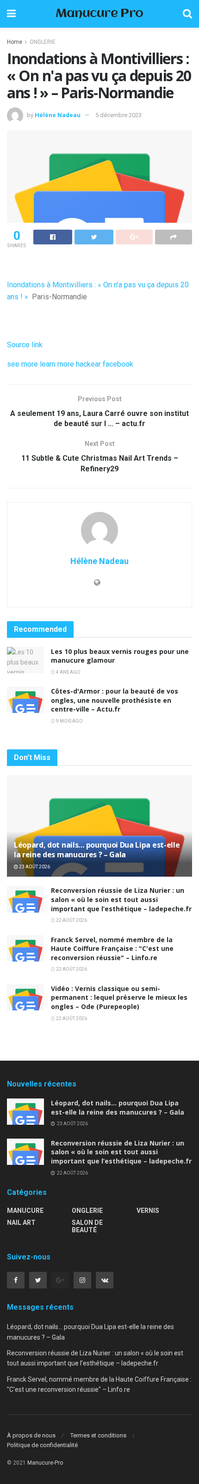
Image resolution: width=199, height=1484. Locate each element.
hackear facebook (104, 364)
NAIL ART (21, 1222)
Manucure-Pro (45, 1463)
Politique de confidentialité (42, 1445)
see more (22, 364)
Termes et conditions (98, 1435)
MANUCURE (25, 1210)
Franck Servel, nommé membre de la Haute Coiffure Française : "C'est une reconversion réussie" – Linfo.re (112, 948)
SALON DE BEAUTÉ (87, 1226)
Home (14, 42)
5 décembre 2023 (118, 115)
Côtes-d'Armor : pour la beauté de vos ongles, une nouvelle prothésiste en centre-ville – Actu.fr (114, 700)
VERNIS (148, 1210)
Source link (25, 344)
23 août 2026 (34, 866)
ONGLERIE (43, 42)
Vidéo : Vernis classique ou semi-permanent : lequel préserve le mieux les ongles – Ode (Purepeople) (119, 997)
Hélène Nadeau (58, 115)
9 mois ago (69, 721)
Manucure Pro (99, 14)
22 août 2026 (71, 920)
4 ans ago (68, 672)
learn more (57, 364)
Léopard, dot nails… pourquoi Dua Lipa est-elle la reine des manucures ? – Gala (97, 850)
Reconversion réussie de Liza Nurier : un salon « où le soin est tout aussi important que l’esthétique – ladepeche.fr (121, 899)
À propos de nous (31, 1435)
